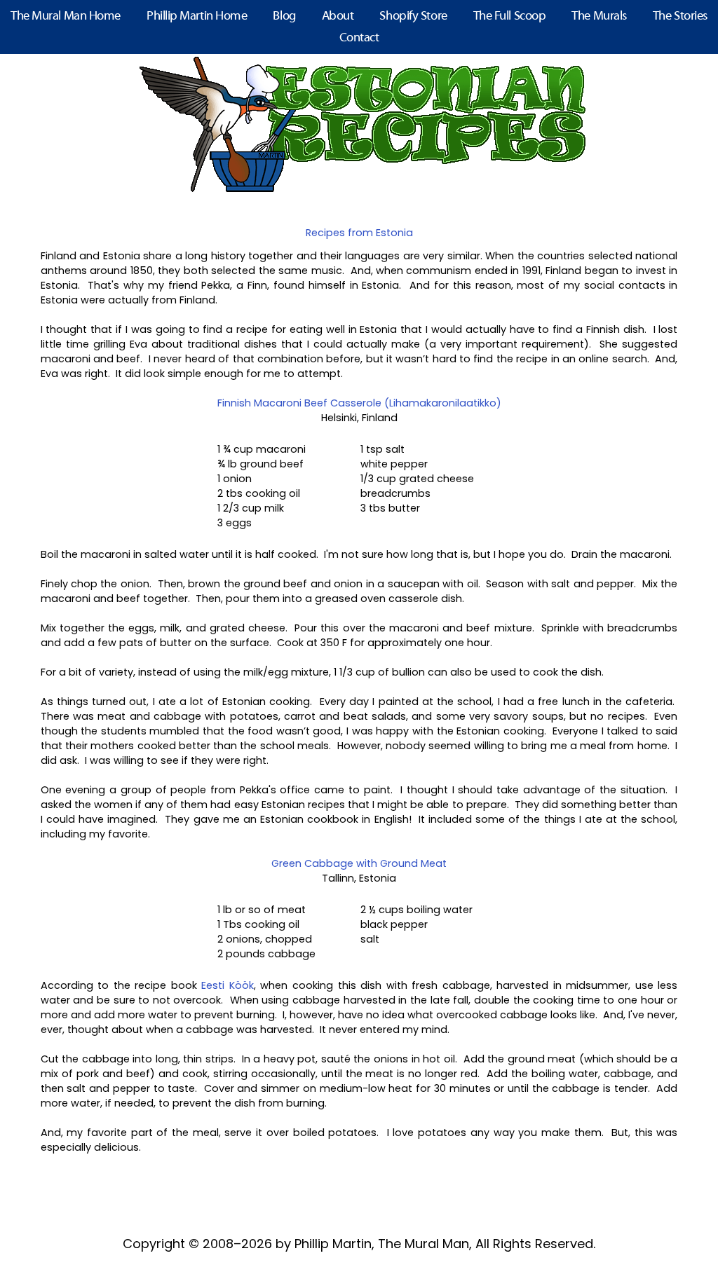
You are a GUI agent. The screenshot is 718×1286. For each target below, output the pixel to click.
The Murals (599, 16)
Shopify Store (413, 16)
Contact (359, 38)
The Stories (680, 16)
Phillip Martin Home (197, 16)
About (338, 16)
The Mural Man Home (66, 16)
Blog (284, 16)
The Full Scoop (509, 16)
